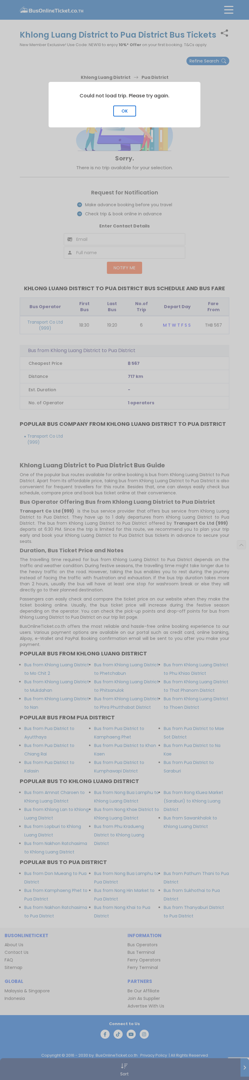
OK (124, 111)
